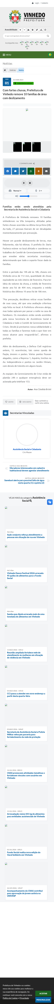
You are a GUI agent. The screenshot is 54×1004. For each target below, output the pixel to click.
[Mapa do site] (41, 30)
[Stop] (30, 183)
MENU (8, 55)
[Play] (24, 183)
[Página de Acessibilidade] (45, 30)
